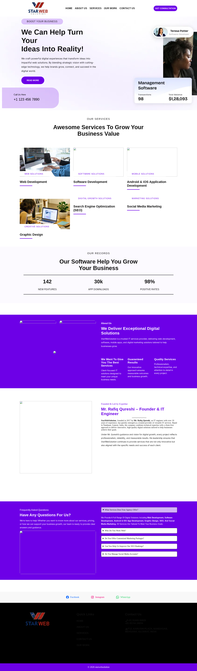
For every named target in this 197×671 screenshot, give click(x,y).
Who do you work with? (115, 531)
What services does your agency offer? (121, 510)
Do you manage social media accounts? (121, 554)
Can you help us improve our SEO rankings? (124, 546)
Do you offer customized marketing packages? (124, 538)
